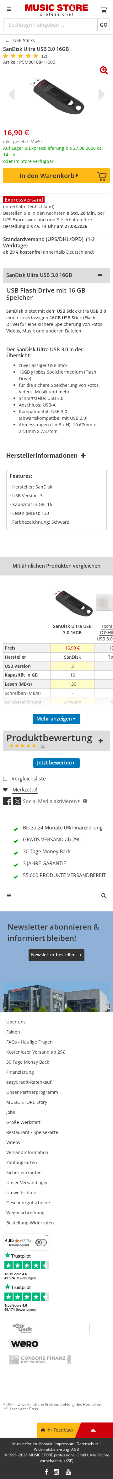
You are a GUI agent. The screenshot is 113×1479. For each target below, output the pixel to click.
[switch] (41, 1242)
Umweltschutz (21, 1193)
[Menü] (46, 1237)
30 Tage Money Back (27, 1062)
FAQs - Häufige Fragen (29, 1042)
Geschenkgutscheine (28, 1203)
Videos (13, 1142)
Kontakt (45, 1443)
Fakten (13, 1032)
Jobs (10, 1112)
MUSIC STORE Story (26, 1102)
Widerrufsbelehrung (51, 1449)
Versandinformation (27, 1152)
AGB (75, 1449)
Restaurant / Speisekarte (32, 1132)
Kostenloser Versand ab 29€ (35, 1052)
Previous (12, 94)
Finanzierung (20, 1072)
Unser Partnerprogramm (32, 1092)
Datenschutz (88, 1443)
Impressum (64, 1443)
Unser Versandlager (27, 1182)
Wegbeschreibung (25, 1213)
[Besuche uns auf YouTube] (68, 1472)
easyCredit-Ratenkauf (28, 1082)
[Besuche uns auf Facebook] (46, 1472)
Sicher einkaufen (24, 1172)
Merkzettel (25, 789)
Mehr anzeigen (54, 718)
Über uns (16, 1022)
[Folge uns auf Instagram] (56, 1472)
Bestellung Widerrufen (30, 1223)
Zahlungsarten (21, 1162)
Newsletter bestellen (53, 955)
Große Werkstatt (23, 1122)
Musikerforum (24, 1443)
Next (100, 94)
